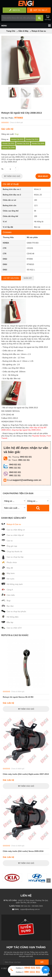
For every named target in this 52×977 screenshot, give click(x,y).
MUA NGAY (43, 176)
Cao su (10, 541)
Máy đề (10, 568)
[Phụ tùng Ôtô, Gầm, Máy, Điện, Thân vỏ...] (26, 5)
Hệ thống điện (13, 617)
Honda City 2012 (32, 139)
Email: (10, 480)
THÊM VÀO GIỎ (13, 176)
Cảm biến (11, 595)
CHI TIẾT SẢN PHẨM (11, 278)
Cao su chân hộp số (15, 535)
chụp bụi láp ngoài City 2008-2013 (26, 430)
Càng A (10, 590)
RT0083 (18, 117)
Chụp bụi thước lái (14, 551)
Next (48, 880)
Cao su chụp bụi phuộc (16, 611)
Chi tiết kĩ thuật (11, 184)
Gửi (41, 962)
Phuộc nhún (12, 562)
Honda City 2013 (17, 139)
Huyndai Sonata (39, 436)
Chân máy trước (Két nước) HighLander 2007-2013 (26, 774)
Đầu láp (10, 622)
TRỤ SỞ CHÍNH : (11, 900)
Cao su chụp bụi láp (15, 557)
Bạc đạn (10, 606)
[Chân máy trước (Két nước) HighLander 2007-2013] (26, 764)
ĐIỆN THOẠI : (16, 906)
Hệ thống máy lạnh (15, 584)
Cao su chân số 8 (14, 628)
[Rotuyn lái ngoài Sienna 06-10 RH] (26, 687)
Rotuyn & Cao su (14, 524)
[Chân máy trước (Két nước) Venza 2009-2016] (26, 841)
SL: (2, 169)
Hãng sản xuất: (7, 134)
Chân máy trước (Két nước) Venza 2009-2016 (23, 851)
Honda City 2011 (8, 143)
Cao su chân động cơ (16, 530)
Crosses (7, 232)
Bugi (8, 600)
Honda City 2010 (23, 143)
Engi (17, 134)
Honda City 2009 (38, 143)
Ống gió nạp (12, 546)
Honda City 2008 (8, 148)
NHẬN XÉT (28, 278)
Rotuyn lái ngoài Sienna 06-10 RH (18, 697)
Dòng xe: (5, 139)
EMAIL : (17, 909)
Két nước (10, 579)
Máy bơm (11, 573)
